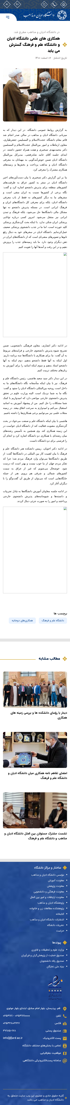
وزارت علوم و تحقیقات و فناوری (47, 950)
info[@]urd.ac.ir (13, 1038)
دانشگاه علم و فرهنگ (53, 620)
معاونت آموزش (56, 880)
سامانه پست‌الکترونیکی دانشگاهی (42, 1060)
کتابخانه (60, 914)
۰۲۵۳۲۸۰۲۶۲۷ (11, 1023)
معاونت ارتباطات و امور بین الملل (47, 897)
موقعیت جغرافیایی (50, 1053)
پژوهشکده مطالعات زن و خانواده (47, 908)
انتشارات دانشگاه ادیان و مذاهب (47, 920)
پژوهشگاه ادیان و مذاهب (51, 903)
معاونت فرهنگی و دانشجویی (49, 892)
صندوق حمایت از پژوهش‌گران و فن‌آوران (42, 955)
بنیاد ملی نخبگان (55, 966)
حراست (60, 931)
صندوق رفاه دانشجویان (52, 961)
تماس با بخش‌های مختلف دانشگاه (41, 1045)
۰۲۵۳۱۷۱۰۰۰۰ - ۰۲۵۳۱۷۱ (16, 1016)
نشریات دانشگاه (55, 925)
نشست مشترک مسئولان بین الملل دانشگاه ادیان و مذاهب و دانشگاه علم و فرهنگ (35, 836)
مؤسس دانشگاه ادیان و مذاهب (47, 875)
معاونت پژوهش (55, 886)
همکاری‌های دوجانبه (22, 620)
